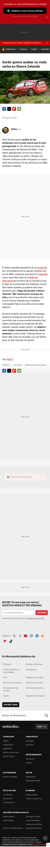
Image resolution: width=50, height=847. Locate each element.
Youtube (25, 635)
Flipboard (14, 109)
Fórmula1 (17, 365)
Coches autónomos (35, 688)
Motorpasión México (34, 828)
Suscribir (41, 613)
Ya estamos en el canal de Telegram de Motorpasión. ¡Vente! (26, 43)
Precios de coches (34, 682)
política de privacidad (36, 618)
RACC (10, 359)
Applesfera (7, 749)
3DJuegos (30, 741)
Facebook (4, 109)
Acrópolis (42, 267)
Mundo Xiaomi (8, 756)
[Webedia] (10, 728)
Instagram (31, 635)
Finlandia (43, 274)
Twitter (9, 109)
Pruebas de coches (34, 677)
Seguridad (45, 49)
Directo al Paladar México (13, 828)
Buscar (46, 715)
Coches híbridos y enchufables (11, 671)
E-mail (19, 109)
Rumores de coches (12, 682)
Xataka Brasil (8, 820)
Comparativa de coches (10, 689)
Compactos (31, 669)
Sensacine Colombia (34, 824)
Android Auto (11, 49)
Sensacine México (33, 820)
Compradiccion (9, 802)
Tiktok (11, 641)
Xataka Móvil (8, 745)
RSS (42, 635)
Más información (39, 844)
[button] (15, 129)
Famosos (23, 49)
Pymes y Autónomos (34, 799)
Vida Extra (30, 745)
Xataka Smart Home (11, 752)
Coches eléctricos (34, 664)
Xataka (6, 741)
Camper (34, 49)
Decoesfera (7, 799)
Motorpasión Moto (33, 781)
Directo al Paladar (10, 777)
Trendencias (8, 795)
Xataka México (9, 817)
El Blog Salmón (32, 795)
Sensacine (30, 759)
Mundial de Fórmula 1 (37, 365)
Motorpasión (31, 777)
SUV (5, 677)
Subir (39, 727)
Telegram (37, 635)
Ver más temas (11, 705)
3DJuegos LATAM (33, 817)
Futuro (6, 696)
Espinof (29, 763)
